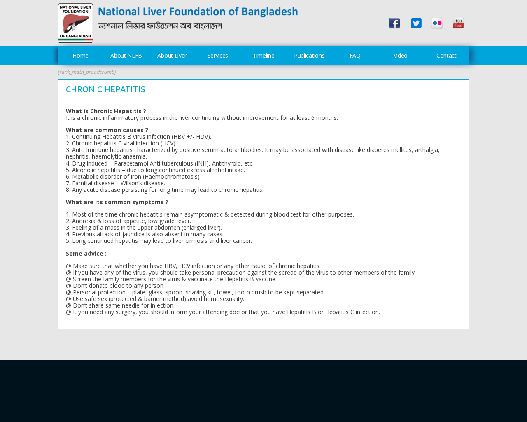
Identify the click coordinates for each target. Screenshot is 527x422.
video (401, 55)
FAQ (355, 55)
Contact (446, 55)
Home (80, 55)
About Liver (172, 55)
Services (218, 55)
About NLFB (126, 55)
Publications (309, 55)
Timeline (264, 55)
